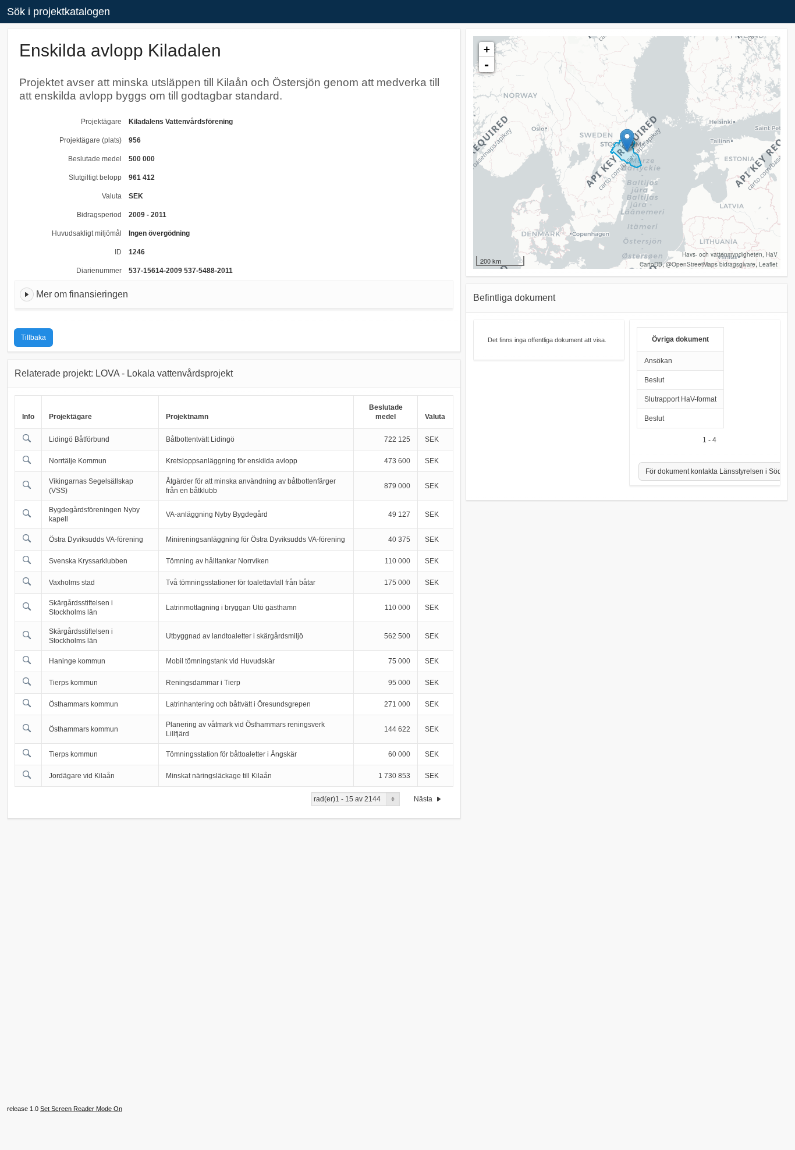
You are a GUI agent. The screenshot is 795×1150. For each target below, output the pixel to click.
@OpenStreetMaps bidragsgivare (710, 264)
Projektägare (101, 122)
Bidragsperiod (99, 215)
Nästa (424, 799)
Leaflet (768, 264)
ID (118, 252)
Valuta (112, 196)
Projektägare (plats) (90, 140)
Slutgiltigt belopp (95, 177)
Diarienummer (99, 271)
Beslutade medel (95, 159)
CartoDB (651, 264)
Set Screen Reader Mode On (81, 1108)
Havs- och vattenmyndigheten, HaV (730, 254)
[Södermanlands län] (627, 140)
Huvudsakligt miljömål (87, 233)
